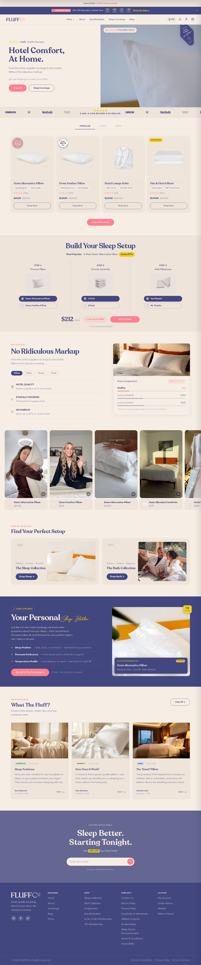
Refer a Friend (166, 914)
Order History (165, 903)
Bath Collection (92, 903)
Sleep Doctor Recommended (130, 931)
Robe (29, 373)
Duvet (41, 373)
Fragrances (91, 908)
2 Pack (91, 306)
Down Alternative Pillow (38, 299)
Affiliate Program (130, 919)
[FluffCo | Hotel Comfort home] (36, 19)
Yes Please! (156, 299)
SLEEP (103, 126)
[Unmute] (43, 494)
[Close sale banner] (197, 10)
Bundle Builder (97, 19)
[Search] (180, 19)
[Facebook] (20, 918)
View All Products (100, 222)
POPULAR (85, 126)
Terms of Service (181, 960)
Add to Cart (125, 319)
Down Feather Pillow (36, 306)
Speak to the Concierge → (30, 672)
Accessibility (127, 944)
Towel (53, 373)
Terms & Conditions (132, 938)
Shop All (17, 88)
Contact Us (127, 898)
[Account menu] (186, 19)
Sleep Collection (93, 898)
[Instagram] (13, 918)
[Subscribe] (130, 862)
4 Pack (91, 299)
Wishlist (162, 908)
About (82, 19)
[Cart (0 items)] (193, 19)
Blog (132, 19)
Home (51, 898)
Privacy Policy (128, 908)
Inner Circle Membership (98, 919)
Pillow (17, 373)
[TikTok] (27, 918)
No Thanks (156, 306)
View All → (180, 702)
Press (51, 919)
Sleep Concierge (117, 19)
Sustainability (128, 924)
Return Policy (128, 903)
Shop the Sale (141, 10)
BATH (118, 126)
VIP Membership (93, 924)
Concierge (53, 908)
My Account (164, 898)
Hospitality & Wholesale (134, 914)
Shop (69, 19)
